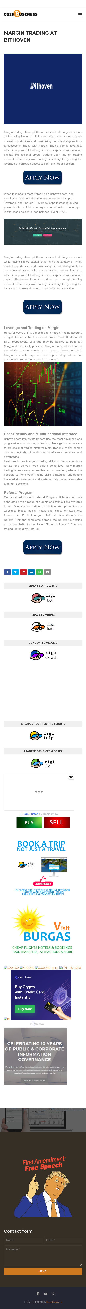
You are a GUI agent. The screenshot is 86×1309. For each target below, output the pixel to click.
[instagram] (48, 5)
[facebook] (30, 5)
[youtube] (39, 5)
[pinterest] (58, 5)
